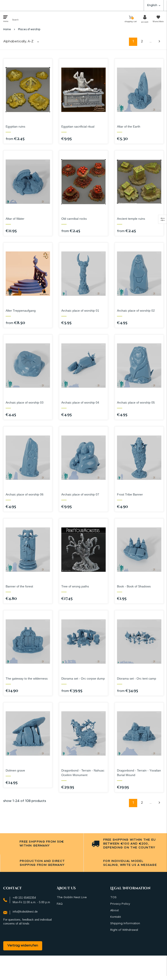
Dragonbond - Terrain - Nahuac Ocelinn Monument (82, 773)
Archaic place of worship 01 (80, 310)
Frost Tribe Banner (130, 494)
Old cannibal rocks (74, 218)
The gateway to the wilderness (27, 678)
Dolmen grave (15, 770)
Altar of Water (15, 218)
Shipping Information (125, 923)
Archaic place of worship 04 (80, 402)
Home (7, 29)
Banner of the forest (19, 586)
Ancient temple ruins (131, 218)
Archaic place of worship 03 (24, 402)
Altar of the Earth (128, 126)
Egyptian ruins (15, 126)
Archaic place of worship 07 (80, 494)
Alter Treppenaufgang (21, 310)
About (114, 910)
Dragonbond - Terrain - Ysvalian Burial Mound (139, 773)
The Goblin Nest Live (72, 897)
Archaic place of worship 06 (24, 494)
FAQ (60, 904)
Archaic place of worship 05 (136, 402)
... (151, 41)
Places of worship (29, 29)
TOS (113, 897)
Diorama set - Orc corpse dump (83, 678)
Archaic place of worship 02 (136, 310)
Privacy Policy (120, 904)
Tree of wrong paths (75, 586)
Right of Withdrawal (124, 930)
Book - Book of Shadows (134, 586)
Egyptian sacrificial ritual (77, 126)
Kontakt (115, 917)
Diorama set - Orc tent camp (136, 678)
